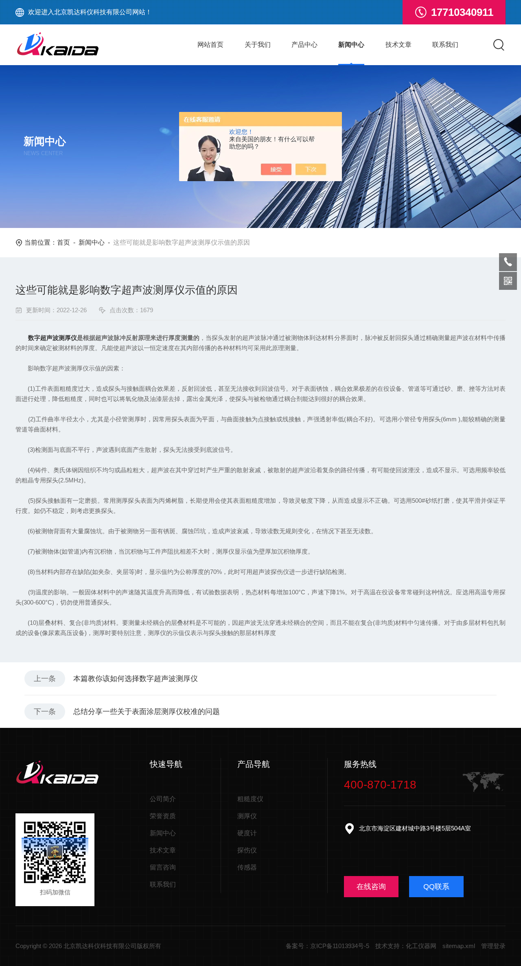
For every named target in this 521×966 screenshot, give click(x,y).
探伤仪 (247, 850)
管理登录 (493, 945)
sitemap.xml (458, 945)
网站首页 (210, 44)
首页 (63, 242)
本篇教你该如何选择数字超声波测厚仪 (135, 679)
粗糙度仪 (250, 798)
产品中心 (304, 44)
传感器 (247, 867)
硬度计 (247, 833)
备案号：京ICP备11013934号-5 (327, 945)
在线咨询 (371, 887)
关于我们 (258, 44)
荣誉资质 (163, 816)
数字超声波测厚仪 (52, 337)
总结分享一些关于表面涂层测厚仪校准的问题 (146, 712)
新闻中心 (351, 44)
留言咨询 (163, 867)
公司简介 (163, 798)
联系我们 (445, 44)
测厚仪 (247, 816)
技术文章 (398, 44)
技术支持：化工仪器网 (405, 945)
